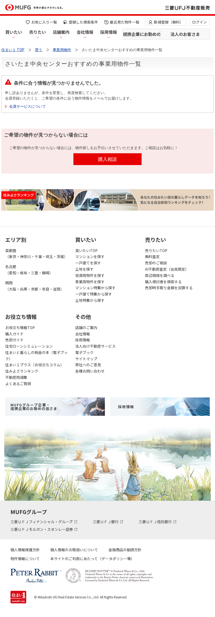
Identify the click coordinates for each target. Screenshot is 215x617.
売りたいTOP (156, 250)
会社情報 (85, 32)
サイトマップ (86, 358)
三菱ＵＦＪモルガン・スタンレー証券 (42, 529)
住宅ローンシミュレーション (29, 346)
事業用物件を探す (90, 281)
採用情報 (108, 32)
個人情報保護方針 (25, 550)
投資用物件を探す (90, 275)
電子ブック (84, 352)
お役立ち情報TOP (20, 327)
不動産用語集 (16, 377)
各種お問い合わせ (90, 371)
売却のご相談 (156, 262)
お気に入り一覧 (44, 22)
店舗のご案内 (86, 327)
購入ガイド (14, 333)
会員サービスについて (27, 106)
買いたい (13, 32)
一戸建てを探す (88, 262)
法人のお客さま (185, 34)
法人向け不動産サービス (95, 346)
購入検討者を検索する (163, 281)
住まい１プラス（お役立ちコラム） (34, 364)
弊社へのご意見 (88, 364)
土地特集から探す (90, 300)
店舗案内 (61, 32)
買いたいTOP (86, 250)
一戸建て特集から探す (93, 294)
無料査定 (152, 256)
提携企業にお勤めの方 (141, 34)
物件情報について (25, 558)
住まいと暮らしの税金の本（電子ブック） (36, 355)
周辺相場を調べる (159, 275)
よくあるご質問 (18, 383)
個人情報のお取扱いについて (74, 550)
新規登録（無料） (168, 22)
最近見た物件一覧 (124, 22)
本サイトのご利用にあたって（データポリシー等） (92, 558)
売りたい (37, 32)
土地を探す (84, 269)
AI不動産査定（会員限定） (167, 269)
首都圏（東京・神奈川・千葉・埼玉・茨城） (36, 253)
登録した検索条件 (83, 22)
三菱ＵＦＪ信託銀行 (156, 521)
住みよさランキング (21, 371)
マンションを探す (90, 256)
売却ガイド (14, 339)
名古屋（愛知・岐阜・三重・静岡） (29, 269)
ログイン (199, 22)
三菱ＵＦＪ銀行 (106, 521)
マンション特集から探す (95, 287)
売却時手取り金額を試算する (169, 287)
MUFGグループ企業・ (33, 406)
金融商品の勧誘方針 (125, 550)
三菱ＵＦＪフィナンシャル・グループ (41, 521)
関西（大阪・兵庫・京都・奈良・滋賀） (34, 286)
